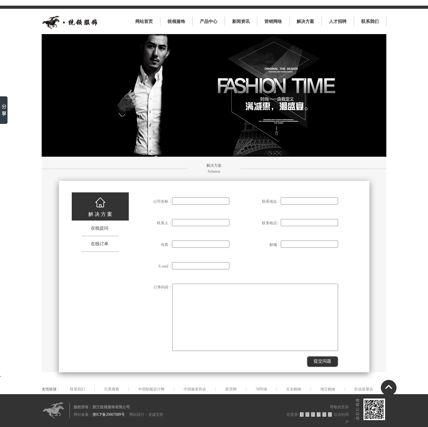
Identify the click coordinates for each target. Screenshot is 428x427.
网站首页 (144, 21)
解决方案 (305, 21)
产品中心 (208, 21)
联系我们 (370, 21)
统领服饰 (176, 21)
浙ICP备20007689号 (108, 414)
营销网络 (273, 21)
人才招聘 (338, 21)
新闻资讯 (241, 21)
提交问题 (322, 361)
